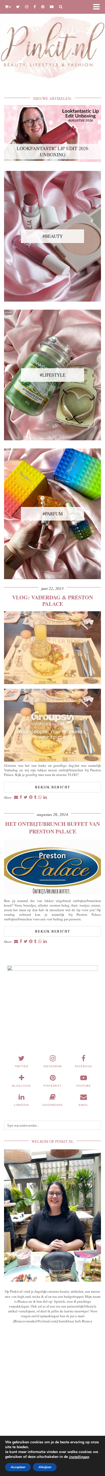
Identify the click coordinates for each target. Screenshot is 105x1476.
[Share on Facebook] (21, 797)
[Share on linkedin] (45, 797)
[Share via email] (16, 797)
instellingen (79, 1457)
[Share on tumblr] (35, 797)
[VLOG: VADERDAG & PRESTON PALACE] (52, 682)
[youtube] (52, 6)
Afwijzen (44, 1467)
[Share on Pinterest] (30, 797)
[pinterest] (42, 6)
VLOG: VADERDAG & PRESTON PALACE (52, 600)
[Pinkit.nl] (52, 43)
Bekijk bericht (52, 787)
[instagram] (26, 6)
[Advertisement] (52, 1390)
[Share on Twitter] (25, 797)
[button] (98, 7)
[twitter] (18, 6)
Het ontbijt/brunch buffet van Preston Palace (52, 827)
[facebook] (35, 6)
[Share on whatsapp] (40, 797)
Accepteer (17, 1467)
